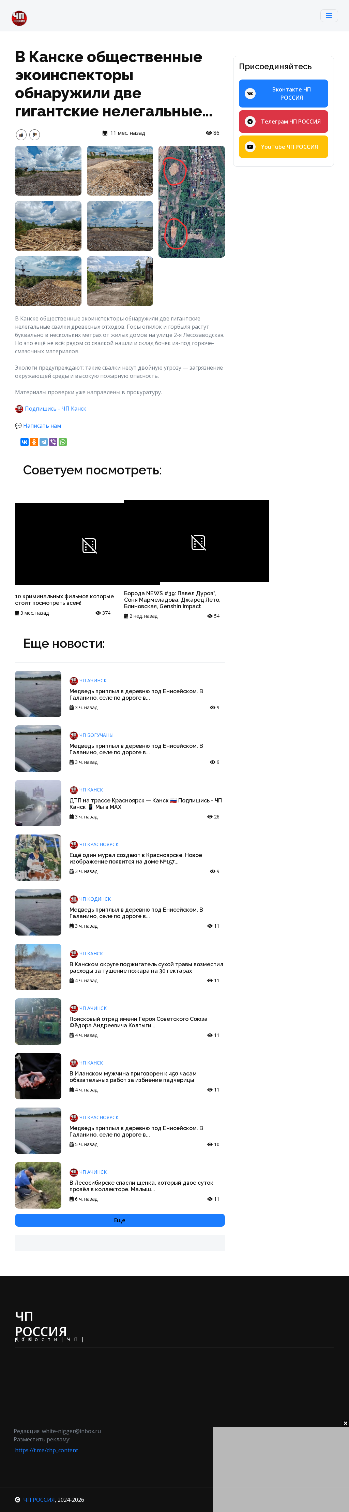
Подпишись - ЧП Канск (55, 408)
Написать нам (42, 425)
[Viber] (53, 442)
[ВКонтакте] (24, 442)
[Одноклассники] (34, 442)
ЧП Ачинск (92, 680)
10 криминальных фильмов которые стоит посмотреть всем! (64, 599)
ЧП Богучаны (95, 735)
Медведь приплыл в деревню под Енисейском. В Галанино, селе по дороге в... (136, 694)
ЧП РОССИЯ (39, 1499)
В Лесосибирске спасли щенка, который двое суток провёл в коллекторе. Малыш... (141, 1186)
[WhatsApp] (63, 442)
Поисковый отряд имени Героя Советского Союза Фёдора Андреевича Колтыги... (139, 1022)
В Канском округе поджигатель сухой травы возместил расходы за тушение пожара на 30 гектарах (146, 967)
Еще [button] (119, 1220)
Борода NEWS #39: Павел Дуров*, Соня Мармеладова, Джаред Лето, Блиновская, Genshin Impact (172, 600)
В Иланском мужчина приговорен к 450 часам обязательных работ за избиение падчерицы (133, 1076)
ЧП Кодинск (94, 899)
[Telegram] (44, 442)
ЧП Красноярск (98, 844)
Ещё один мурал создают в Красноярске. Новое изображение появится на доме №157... (136, 858)
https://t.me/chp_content (46, 1450)
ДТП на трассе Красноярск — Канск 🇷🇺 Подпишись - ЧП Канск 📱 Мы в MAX (146, 803)
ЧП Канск (90, 789)
